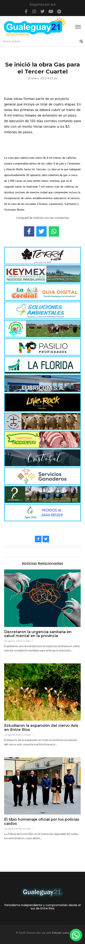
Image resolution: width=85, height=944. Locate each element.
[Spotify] (59, 11)
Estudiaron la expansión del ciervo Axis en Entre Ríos (41, 728)
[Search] (81, 41)
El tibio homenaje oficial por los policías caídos (41, 822)
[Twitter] (42, 11)
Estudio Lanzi (60, 933)
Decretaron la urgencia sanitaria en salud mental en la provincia (38, 634)
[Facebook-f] (26, 11)
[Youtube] (51, 11)
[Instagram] (34, 11)
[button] (76, 935)
